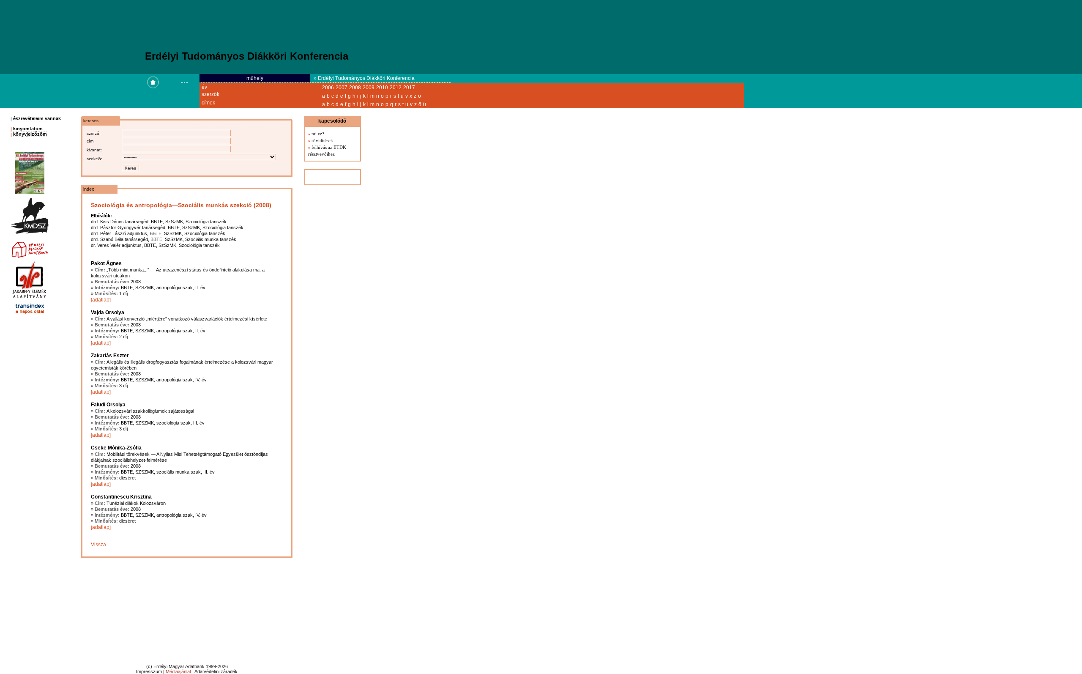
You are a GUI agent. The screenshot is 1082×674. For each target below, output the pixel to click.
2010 (382, 87)
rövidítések (322, 140)
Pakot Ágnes (106, 263)
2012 (396, 87)
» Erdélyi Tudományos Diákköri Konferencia (364, 78)
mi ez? (317, 133)
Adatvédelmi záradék (216, 671)
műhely (254, 78)
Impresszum (149, 671)
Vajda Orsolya (107, 312)
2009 (368, 87)
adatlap (100, 300)
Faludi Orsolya (108, 405)
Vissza (98, 545)
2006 (328, 87)
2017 (409, 87)
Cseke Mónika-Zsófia (116, 448)
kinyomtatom (28, 128)
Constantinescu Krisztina (121, 497)
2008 (355, 87)
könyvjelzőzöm (30, 134)
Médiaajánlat (178, 671)
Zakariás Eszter (110, 356)
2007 (341, 87)
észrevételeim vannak (37, 118)
